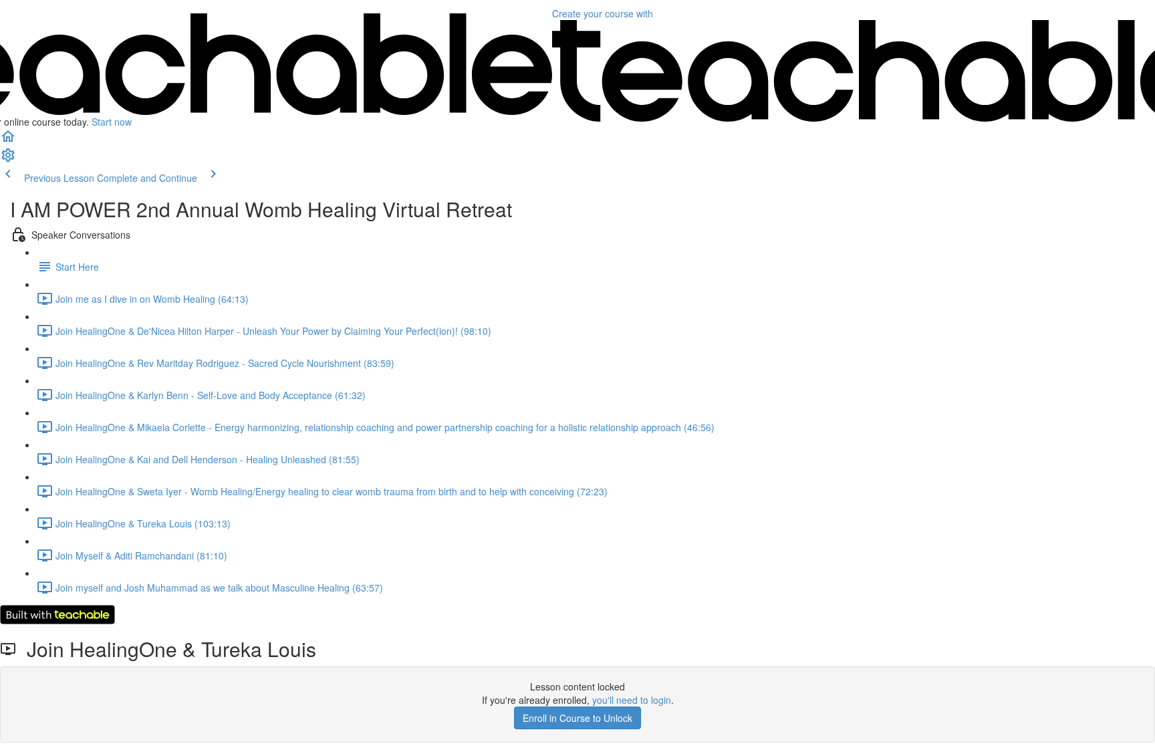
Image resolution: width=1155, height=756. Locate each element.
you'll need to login (631, 700)
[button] (8, 140)
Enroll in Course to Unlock (577, 718)
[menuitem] (8, 159)
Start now (112, 121)
